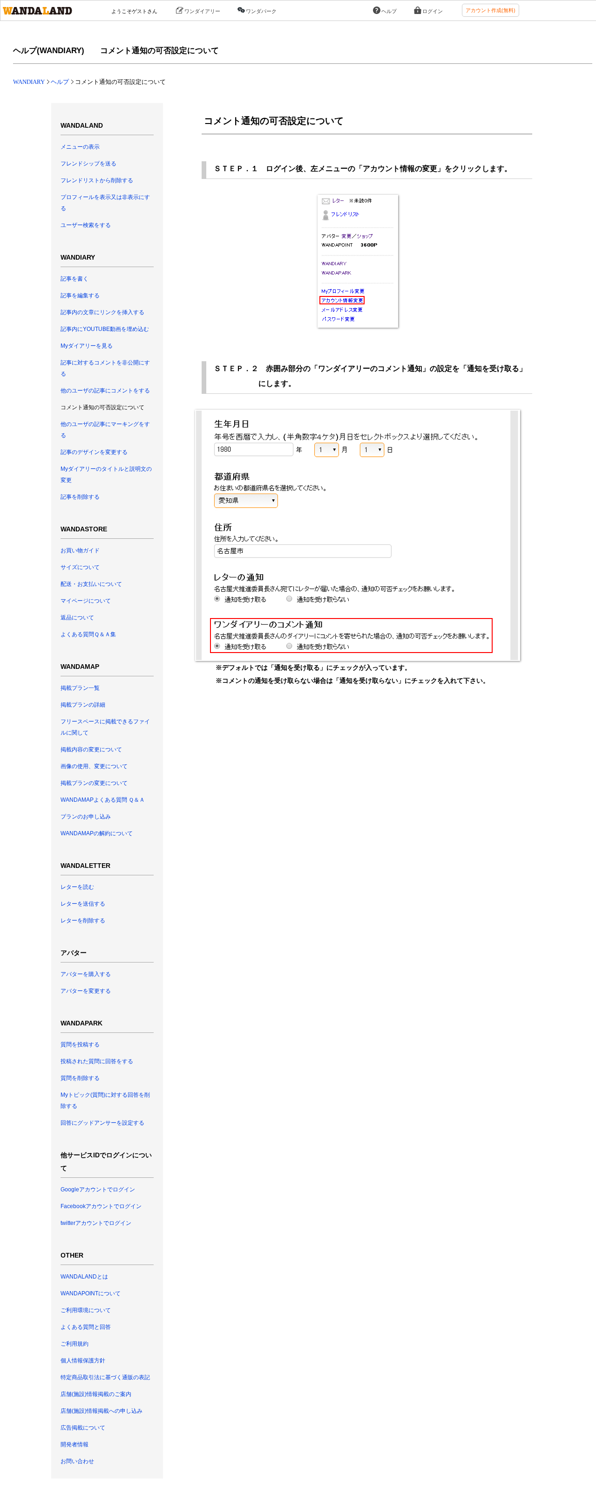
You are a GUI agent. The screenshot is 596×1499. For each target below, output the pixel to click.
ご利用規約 (74, 1344)
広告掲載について (83, 1427)
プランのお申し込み (86, 816)
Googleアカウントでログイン (98, 1189)
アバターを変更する (86, 991)
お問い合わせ (77, 1461)
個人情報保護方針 (83, 1360)
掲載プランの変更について (94, 783)
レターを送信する (83, 904)
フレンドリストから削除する (97, 180)
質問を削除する (80, 1078)
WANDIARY (29, 81)
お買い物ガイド (80, 550)
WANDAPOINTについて (91, 1293)
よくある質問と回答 (86, 1327)
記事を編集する (80, 295)
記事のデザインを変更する (94, 452)
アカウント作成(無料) (490, 10)
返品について (77, 617)
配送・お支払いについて (91, 584)
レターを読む (77, 887)
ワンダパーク (261, 11)
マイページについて (86, 601)
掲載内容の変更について (91, 749)
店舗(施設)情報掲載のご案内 (96, 1394)
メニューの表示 (80, 147)
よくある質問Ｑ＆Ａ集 (88, 634)
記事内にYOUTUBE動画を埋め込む (105, 329)
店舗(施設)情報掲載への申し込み (101, 1411)
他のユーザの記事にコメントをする (105, 390)
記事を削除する (80, 497)
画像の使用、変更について (94, 766)
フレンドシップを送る (88, 163)
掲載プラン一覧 (80, 688)
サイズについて (80, 567)
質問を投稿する (80, 1044)
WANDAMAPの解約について (97, 833)
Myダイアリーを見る (87, 346)
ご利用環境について (86, 1310)
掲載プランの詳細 (83, 704)
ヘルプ (389, 11)
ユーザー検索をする (86, 225)
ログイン (432, 11)
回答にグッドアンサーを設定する (102, 1123)
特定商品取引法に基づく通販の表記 (105, 1377)
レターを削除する (83, 920)
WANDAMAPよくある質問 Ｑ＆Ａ (103, 800)
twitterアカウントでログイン (96, 1223)
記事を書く (74, 278)
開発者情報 (74, 1444)
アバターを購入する (86, 974)
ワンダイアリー (202, 11)
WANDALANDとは (84, 1276)
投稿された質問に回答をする (97, 1061)
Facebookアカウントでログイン (101, 1206)
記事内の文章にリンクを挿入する (102, 312)
